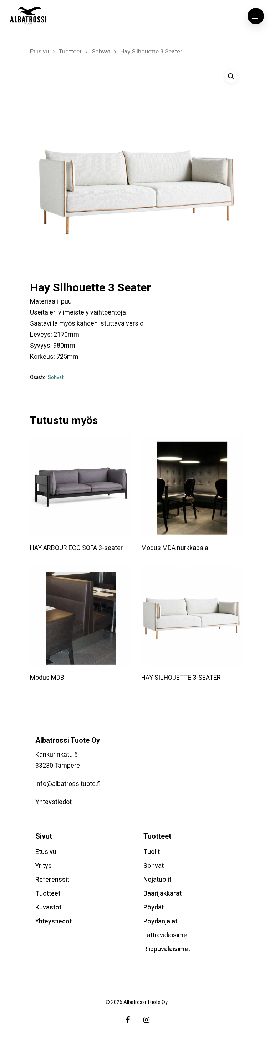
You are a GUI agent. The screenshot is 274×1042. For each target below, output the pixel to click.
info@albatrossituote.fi (68, 784)
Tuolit (151, 852)
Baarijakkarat (162, 893)
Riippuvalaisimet (166, 949)
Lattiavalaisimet (166, 935)
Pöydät (153, 907)
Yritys (43, 866)
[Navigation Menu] (256, 16)
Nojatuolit (157, 880)
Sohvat (101, 51)
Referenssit (52, 880)
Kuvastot (48, 907)
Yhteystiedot (53, 802)
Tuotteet (70, 51)
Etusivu (39, 51)
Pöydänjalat (160, 921)
